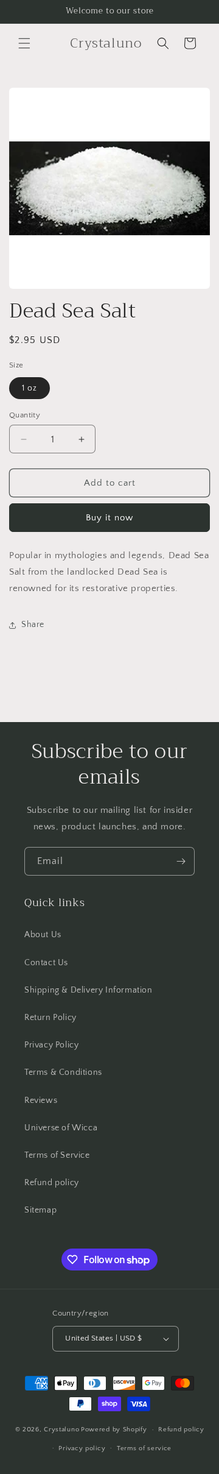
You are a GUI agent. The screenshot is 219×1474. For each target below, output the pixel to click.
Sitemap (40, 1210)
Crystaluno (61, 1429)
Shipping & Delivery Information (88, 990)
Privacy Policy (51, 1045)
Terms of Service (57, 1155)
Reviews (40, 1100)
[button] (24, 43)
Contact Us (46, 963)
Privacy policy (81, 1448)
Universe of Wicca (60, 1128)
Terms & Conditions (63, 1072)
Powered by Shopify (114, 1429)
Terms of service (144, 1448)
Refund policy (51, 1183)
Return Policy (50, 1017)
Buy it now (109, 517)
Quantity (24, 415)
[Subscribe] (180, 861)
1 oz (29, 388)
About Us (42, 935)
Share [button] (32, 624)
